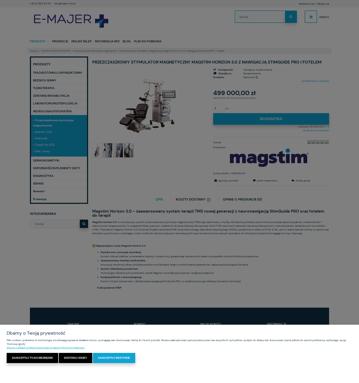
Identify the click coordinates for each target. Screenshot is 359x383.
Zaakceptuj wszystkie (114, 357)
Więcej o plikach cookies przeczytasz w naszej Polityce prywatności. (46, 347)
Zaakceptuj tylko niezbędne (32, 357)
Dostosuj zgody (75, 357)
